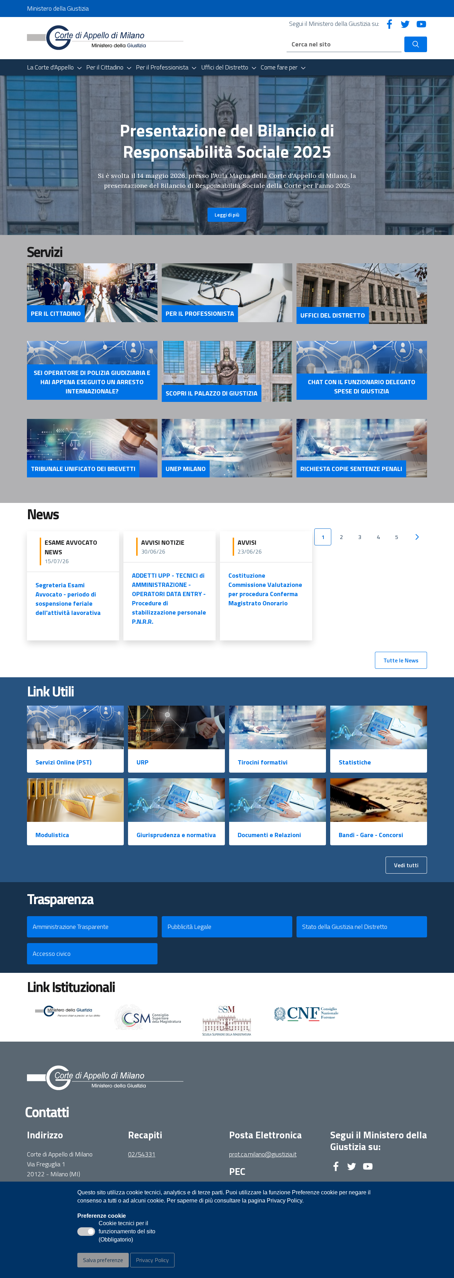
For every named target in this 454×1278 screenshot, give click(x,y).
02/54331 (141, 1154)
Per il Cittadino (56, 313)
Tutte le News (401, 660)
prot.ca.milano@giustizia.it (263, 1154)
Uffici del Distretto (332, 315)
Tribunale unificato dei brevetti (83, 468)
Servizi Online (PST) (63, 762)
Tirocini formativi (263, 762)
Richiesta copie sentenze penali (351, 468)
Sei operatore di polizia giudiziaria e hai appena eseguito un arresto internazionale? (92, 382)
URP (143, 762)
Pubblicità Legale (189, 926)
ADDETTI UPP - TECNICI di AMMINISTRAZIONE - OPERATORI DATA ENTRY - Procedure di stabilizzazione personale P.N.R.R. (169, 598)
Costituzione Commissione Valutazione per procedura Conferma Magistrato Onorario (265, 589)
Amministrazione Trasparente (71, 926)
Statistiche (355, 762)
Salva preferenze (103, 1260)
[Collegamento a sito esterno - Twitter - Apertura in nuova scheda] (405, 23)
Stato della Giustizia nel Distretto (344, 926)
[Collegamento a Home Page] (105, 37)
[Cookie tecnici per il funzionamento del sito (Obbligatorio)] (86, 1231)
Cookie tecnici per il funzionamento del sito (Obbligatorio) (127, 1232)
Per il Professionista (200, 313)
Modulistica (52, 835)
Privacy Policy (152, 1260)
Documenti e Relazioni (269, 835)
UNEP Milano (186, 468)
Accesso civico (52, 953)
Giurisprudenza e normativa (176, 835)
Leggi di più (227, 214)
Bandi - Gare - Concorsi (371, 835)
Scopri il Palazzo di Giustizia (212, 393)
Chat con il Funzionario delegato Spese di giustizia (361, 386)
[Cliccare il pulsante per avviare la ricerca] (415, 44)
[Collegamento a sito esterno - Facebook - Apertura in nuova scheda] (389, 23)
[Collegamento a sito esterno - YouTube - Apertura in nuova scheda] (421, 23)
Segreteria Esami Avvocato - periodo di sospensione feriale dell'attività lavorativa (68, 598)
